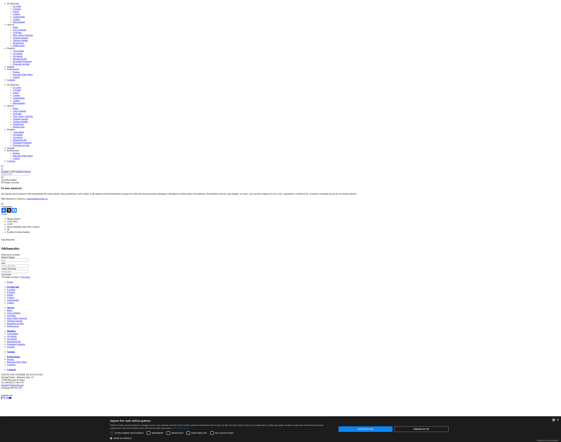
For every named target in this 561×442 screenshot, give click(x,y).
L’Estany (17, 9)
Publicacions (19, 45)
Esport (16, 11)
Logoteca (11, 364)
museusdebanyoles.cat (37, 198)
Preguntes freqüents (16, 344)
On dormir (17, 53)
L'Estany (11, 292)
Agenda (10, 66)
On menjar (18, 56)
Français (27, 171)
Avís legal (25, 277)
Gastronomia (19, 16)
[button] (220, 438)
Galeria (16, 77)
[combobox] (553, 419)
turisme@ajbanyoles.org (12, 385)
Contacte (11, 80)
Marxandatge (19, 22)
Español (5, 171)
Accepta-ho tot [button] (365, 429)
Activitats (17, 32)
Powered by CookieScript (548, 440)
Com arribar (18, 51)
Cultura (16, 19)
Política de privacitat (181, 428)
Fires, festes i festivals (23, 35)
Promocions (18, 43)
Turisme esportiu (20, 38)
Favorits (10, 347)
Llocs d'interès (19, 30)
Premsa (16, 72)
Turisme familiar (20, 40)
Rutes (15, 27)
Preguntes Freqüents (22, 61)
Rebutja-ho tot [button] (421, 429)
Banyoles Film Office (23, 74)
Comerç (16, 14)
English (19, 171)
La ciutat (17, 6)
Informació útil (19, 59)
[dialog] (280, 429)
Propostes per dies (21, 64)
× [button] (558, 420)
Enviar (10, 282)
